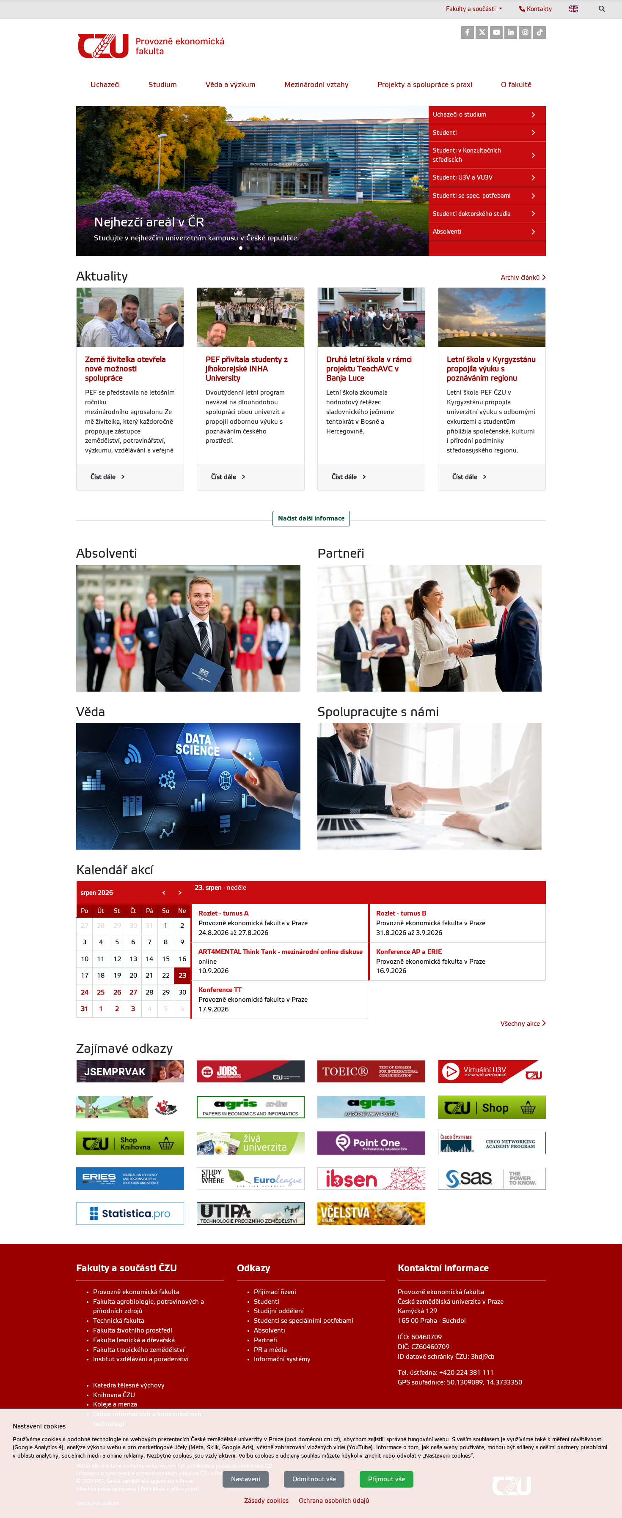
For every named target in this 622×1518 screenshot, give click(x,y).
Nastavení (245, 1478)
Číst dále (103, 477)
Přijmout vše (386, 1478)
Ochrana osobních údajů (334, 1500)
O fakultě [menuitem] (516, 85)
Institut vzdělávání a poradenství (141, 1359)
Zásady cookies (266, 1500)
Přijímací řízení (275, 1292)
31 (84, 1009)
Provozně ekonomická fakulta (136, 1292)
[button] (252, 248)
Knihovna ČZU (114, 1395)
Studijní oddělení (279, 1311)
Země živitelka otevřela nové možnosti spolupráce (125, 368)
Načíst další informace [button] (311, 518)
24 (84, 992)
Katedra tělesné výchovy (129, 1385)
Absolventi (269, 1330)
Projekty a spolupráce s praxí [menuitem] (424, 85)
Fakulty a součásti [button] (471, 8)
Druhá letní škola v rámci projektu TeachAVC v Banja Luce (369, 368)
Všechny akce (521, 1023)
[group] (252, 181)
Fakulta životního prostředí (132, 1330)
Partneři (265, 1340)
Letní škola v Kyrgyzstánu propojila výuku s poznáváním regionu (491, 368)
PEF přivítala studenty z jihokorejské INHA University (247, 368)
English (573, 8)
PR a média (270, 1349)
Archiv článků (521, 277)
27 (133, 992)
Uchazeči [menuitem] (105, 85)
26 (117, 992)
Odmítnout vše (314, 1478)
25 (101, 992)
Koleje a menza (115, 1404)
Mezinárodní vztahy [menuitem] (316, 85)
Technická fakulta (118, 1320)
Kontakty (538, 8)
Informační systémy (282, 1359)
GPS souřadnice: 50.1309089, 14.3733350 (460, 1382)
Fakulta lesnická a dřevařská (134, 1340)
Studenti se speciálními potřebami (303, 1320)
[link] (467, 33)
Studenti (266, 1301)
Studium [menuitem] (163, 85)
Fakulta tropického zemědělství (138, 1349)
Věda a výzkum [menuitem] (231, 85)
